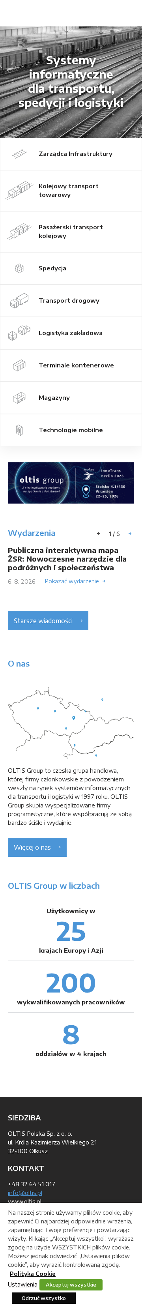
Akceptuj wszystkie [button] (71, 1284)
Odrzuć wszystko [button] (44, 1298)
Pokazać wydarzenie (72, 581)
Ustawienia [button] (22, 1284)
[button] (130, 533)
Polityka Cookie (33, 1273)
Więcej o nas (32, 847)
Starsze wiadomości (43, 621)
